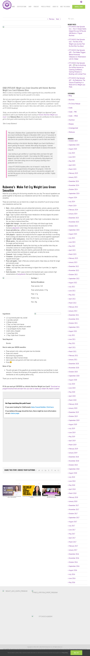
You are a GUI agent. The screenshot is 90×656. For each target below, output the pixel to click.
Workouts (72, 132)
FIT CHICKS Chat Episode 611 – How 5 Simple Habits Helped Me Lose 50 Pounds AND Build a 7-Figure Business (77, 31)
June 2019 (72, 432)
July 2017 (72, 526)
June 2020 (72, 388)
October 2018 (73, 465)
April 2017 (72, 538)
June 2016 (72, 578)
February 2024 (73, 209)
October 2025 (73, 141)
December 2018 (74, 457)
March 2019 (72, 444)
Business (71, 100)
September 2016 (74, 566)
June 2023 (72, 242)
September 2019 (74, 420)
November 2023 (74, 222)
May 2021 (72, 343)
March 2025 (72, 169)
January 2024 (73, 214)
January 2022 (73, 311)
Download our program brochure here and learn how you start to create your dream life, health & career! (31, 387)
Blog (70, 96)
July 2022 (72, 286)
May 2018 (72, 485)
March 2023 (72, 254)
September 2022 (74, 278)
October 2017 (73, 513)
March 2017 (72, 542)
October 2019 (73, 416)
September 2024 (74, 193)
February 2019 (73, 449)
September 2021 (74, 327)
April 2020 (72, 396)
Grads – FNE (73, 112)
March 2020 (72, 400)
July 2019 (72, 428)
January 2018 (73, 501)
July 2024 (72, 201)
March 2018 (72, 493)
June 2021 (72, 339)
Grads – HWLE (73, 116)
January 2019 (73, 453)
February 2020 (73, 404)
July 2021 (72, 335)
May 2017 (72, 534)
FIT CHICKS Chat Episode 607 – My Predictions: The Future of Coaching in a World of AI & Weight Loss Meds (77, 82)
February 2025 (73, 173)
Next (57, 19)
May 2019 (72, 436)
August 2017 (73, 521)
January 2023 (73, 262)
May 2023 (72, 246)
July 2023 (72, 238)
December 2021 (74, 315)
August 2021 (73, 331)
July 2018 (72, 477)
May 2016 (72, 582)
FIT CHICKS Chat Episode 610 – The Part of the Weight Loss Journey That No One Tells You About (77, 42)
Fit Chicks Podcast (74, 104)
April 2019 (72, 440)
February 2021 (73, 355)
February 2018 (73, 497)
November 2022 (74, 270)
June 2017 (72, 530)
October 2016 (73, 562)
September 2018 (74, 469)
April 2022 (72, 299)
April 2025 (72, 165)
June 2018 (72, 481)
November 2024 (74, 185)
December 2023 (74, 218)
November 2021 (74, 319)
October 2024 (73, 189)
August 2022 (73, 282)
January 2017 (73, 550)
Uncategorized (73, 128)
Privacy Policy (65, 652)
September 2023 (74, 230)
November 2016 (74, 558)
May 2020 (72, 392)
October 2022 (73, 274)
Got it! (76, 653)
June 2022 (72, 291)
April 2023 (72, 250)
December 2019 (74, 412)
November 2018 (74, 461)
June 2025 (72, 157)
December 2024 (74, 181)
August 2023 (73, 234)
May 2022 (72, 295)
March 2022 (72, 303)
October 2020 (73, 372)
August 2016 (73, 570)
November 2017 (74, 509)
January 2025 (73, 177)
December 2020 (74, 363)
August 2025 (73, 149)
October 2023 (73, 226)
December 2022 (74, 266)
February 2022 (73, 307)
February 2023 (73, 258)
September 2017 (74, 517)
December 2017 (74, 505)
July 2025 (72, 153)
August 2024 (73, 197)
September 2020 (74, 376)
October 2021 (73, 323)
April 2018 (72, 489)
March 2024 (72, 205)
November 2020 (74, 367)
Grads (71, 108)
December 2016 (74, 554)
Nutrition (72, 120)
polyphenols (21, 274)
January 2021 (73, 359)
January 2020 (73, 408)
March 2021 (72, 351)
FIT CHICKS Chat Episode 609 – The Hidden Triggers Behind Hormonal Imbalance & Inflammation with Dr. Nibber (77, 54)
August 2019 (73, 424)
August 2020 (73, 380)
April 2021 (72, 347)
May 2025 (72, 161)
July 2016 (72, 574)
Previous (51, 19)
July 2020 (72, 384)
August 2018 (73, 473)
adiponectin (16, 228)
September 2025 (74, 145)
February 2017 (73, 546)
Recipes (71, 124)
